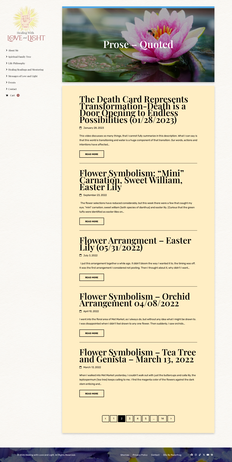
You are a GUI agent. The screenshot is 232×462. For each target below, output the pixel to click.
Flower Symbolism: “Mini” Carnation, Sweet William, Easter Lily (131, 179)
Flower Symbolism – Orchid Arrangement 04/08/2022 (134, 299)
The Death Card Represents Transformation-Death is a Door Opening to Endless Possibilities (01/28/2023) (133, 109)
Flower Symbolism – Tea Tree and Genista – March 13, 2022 (137, 355)
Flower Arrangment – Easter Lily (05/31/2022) (135, 243)
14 (164, 418)
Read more (91, 154)
